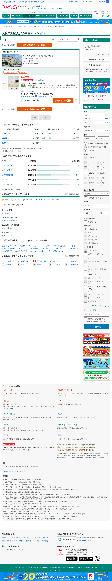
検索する (98, 326)
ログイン (28, 8)
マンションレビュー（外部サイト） (51, 514)
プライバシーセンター (33, 567)
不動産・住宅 (6, 537)
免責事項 (71, 567)
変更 (106, 115)
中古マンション (29, 15)
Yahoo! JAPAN (73, 2)
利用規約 (46, 567)
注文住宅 (61, 15)
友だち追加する (68, 539)
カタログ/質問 (84, 15)
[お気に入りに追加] (76, 100)
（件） (6, 133)
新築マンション (16, 15)
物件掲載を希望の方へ (59, 567)
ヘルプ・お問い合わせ (96, 567)
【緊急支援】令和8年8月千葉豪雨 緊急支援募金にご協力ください (24, 2)
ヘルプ (82, 2)
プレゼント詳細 (16, 450)
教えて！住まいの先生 (26, 549)
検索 (107, 1)
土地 (67, 15)
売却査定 (74, 15)
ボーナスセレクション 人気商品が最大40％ (48, 8)
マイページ (98, 71)
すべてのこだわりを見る (100, 306)
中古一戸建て (51, 15)
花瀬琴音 (102, 2)
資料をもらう (62, 100)
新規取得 (39, 6)
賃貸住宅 (6, 15)
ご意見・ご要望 (81, 567)
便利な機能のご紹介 (84, 540)
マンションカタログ (9, 549)
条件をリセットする (103, 54)
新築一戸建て (40, 15)
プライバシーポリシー (16, 567)
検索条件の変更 (90, 106)
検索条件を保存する (58, 36)
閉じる (45, 37)
